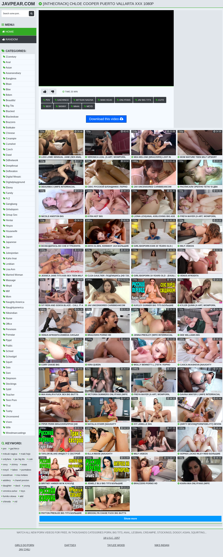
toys (22, 491)
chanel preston (21, 480)
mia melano (22, 475)
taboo (15, 469)
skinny (62, 106)
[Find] (31, 13)
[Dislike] (52, 92)
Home (9, 31)
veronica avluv (9, 491)
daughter (7, 485)
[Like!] (45, 92)
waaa (76, 106)
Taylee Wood (116, 545)
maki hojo (106, 100)
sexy (48, 106)
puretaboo (26, 469)
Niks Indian (162, 545)
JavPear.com (18, 4)
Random (11, 39)
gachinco (63, 100)
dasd (17, 485)
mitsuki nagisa (84, 100)
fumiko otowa (9, 496)
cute (161, 100)
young (26, 485)
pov (47, 100)
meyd (89, 106)
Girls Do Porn (24, 545)
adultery (6, 480)
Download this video (104, 119)
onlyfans (124, 100)
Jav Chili (24, 549)
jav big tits (144, 100)
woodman (7, 475)
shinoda (6, 501)
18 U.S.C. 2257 (111, 538)
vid (15, 501)
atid (21, 496)
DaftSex (70, 545)
